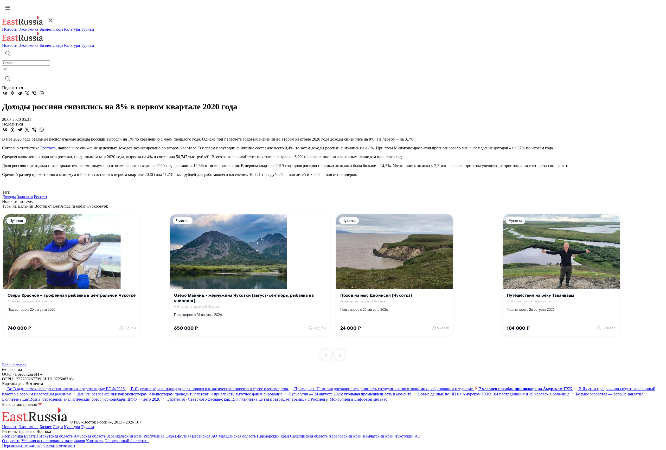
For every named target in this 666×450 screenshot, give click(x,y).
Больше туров (14, 365)
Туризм (87, 29)
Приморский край (273, 436)
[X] (27, 93)
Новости (9, 29)
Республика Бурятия (20, 436)
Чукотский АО (408, 436)
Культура (72, 29)
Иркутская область (56, 436)
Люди (58, 29)
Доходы (9, 197)
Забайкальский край (125, 436)
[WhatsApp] (42, 93)
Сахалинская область (309, 436)
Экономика (28, 29)
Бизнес (46, 29)
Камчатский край (378, 436)
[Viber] (34, 93)
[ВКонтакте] (5, 93)
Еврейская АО (204, 436)
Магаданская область (237, 436)
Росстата (48, 148)
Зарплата (25, 197)
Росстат (40, 197)
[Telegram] (20, 93)
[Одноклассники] (12, 93)
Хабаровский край (345, 436)
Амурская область (90, 436)
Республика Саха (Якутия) (167, 436)
